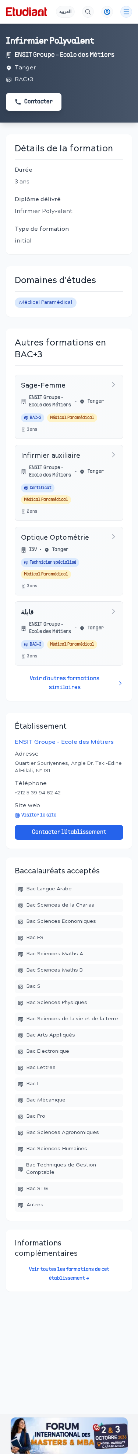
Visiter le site (38, 815)
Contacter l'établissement (69, 832)
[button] (69, 1435)
